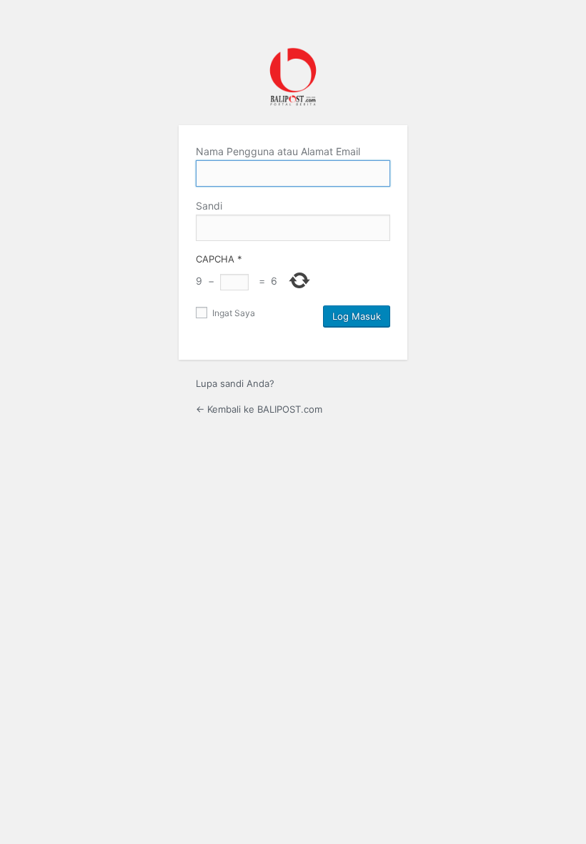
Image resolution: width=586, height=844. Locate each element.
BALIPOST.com (293, 77)
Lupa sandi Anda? (235, 383)
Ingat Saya (232, 313)
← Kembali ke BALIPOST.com (259, 409)
